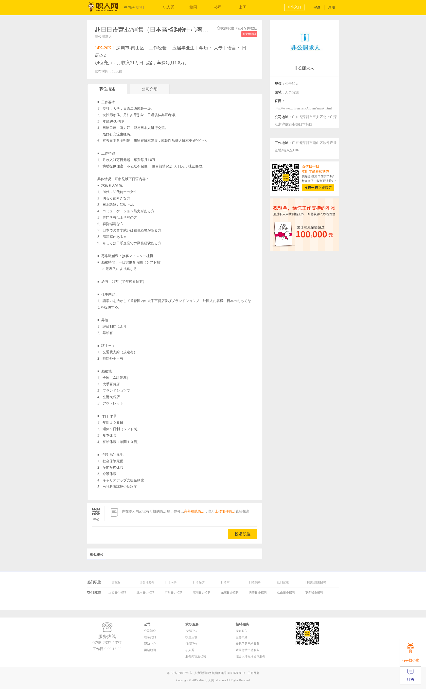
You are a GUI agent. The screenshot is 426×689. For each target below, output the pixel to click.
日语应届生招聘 (315, 582)
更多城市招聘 (314, 592)
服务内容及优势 (195, 656)
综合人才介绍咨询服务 (250, 656)
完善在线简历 (194, 511)
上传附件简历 (225, 511)
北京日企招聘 (145, 592)
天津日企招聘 (258, 592)
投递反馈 (191, 637)
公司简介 (150, 631)
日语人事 (171, 582)
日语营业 (114, 582)
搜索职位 (191, 631)
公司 (218, 7)
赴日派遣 (283, 582)
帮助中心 (150, 643)
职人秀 (169, 7)
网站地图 (150, 650)
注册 (331, 7)
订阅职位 (191, 643)
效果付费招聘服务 (247, 650)
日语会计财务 (145, 582)
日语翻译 (255, 582)
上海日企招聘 (117, 592)
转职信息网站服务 (247, 643)
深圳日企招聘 (202, 592)
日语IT (225, 582)
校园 (193, 7)
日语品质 (199, 582)
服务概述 (242, 637)
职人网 (107, 8)
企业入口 (294, 7)
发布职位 (242, 631)
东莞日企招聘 (230, 592)
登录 (317, 7)
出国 (243, 7)
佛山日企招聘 (286, 592)
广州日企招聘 (173, 592)
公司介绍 (150, 89)
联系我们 (150, 637)
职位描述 (107, 89)
